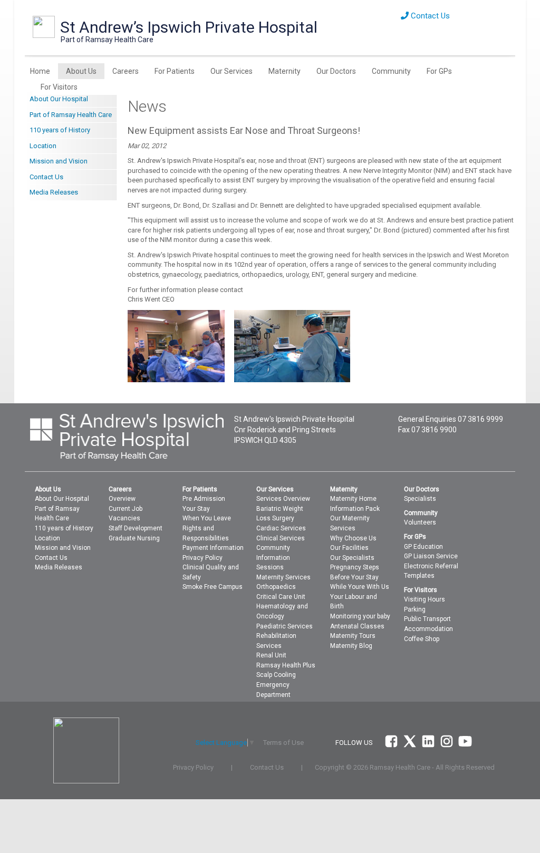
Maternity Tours (352, 635)
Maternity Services (283, 577)
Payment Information (213, 547)
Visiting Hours (424, 599)
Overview (122, 498)
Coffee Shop (421, 639)
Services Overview (283, 498)
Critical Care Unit (280, 596)
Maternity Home (353, 498)
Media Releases (54, 192)
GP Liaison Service (431, 556)
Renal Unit (271, 655)
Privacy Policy (202, 557)
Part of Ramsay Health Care (71, 115)
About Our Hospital (59, 99)
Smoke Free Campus (212, 586)
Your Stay (196, 508)
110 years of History (60, 130)
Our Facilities (349, 547)
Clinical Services (280, 538)
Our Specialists (352, 557)
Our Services (231, 71)
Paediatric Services (284, 626)
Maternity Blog (351, 646)
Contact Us (429, 16)
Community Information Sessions (273, 557)
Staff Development (135, 528)
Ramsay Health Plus (285, 665)
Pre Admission (203, 498)
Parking (415, 609)
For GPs (439, 71)
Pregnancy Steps (354, 567)
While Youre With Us (359, 586)
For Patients (175, 71)
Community (391, 71)
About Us (81, 71)
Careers (125, 71)
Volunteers (420, 522)
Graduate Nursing (134, 538)
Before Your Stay (354, 577)
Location (43, 146)
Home (40, 71)
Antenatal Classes (357, 626)
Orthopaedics (276, 586)
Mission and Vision (59, 161)
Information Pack (355, 508)
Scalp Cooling (276, 674)
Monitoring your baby (360, 616)
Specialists (420, 498)
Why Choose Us (353, 538)
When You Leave (206, 518)
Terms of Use (283, 743)
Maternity (284, 71)
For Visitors (59, 87)
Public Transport (427, 619)
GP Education (423, 546)
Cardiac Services (281, 528)
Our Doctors (336, 71)
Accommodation (428, 629)
